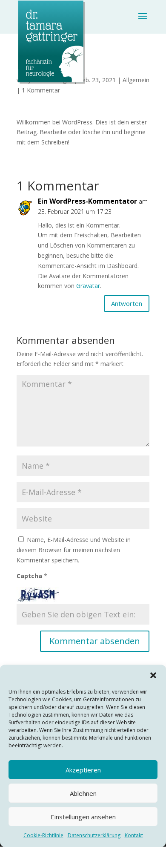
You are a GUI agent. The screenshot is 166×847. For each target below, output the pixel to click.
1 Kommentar (41, 90)
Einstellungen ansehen (83, 816)
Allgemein (136, 80)
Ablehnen (83, 793)
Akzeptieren (83, 770)
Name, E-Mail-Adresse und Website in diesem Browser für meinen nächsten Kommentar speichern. (74, 550)
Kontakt (134, 835)
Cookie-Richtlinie (43, 835)
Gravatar (88, 286)
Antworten (126, 303)
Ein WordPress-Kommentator (87, 201)
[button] (153, 675)
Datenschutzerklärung (94, 835)
